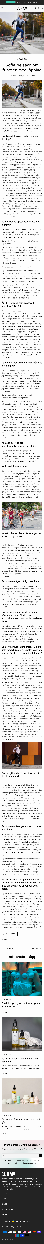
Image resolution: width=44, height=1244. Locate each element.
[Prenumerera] (40, 1155)
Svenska (5, 1221)
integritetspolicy (29, 1163)
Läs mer (5, 1012)
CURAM (11, 1239)
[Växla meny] (2, 8)
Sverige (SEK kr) (21, 1221)
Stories (13, 934)
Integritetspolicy (8, 1227)
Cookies (19, 1227)
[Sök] (35, 8)
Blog (33, 76)
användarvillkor (14, 1163)
